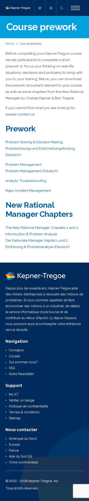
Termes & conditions (24, 412)
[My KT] (39, 8)
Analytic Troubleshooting (25, 181)
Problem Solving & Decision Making (34, 142)
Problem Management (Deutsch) (31, 171)
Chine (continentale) (23, 462)
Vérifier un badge (21, 400)
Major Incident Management (28, 191)
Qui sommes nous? (23, 362)
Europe (14, 444)
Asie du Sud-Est (20, 456)
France (14, 450)
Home (9, 43)
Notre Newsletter (21, 374)
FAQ (12, 368)
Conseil (14, 356)
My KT (13, 394)
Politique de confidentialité (28, 406)
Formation (16, 350)
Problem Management (23, 165)
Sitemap (15, 418)
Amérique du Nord (23, 438)
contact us (26, 114)
